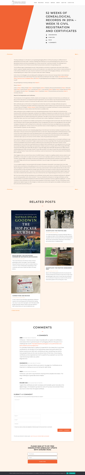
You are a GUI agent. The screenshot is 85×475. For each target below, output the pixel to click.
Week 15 (37, 82)
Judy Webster (61, 76)
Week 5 (18, 89)
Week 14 (66, 91)
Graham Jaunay (31, 107)
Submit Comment (64, 430)
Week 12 (37, 91)
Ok (67, 473)
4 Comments (52, 42)
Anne (23, 78)
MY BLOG (47, 2)
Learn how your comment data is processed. (40, 436)
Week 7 (39, 89)
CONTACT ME (71, 2)
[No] (83, 473)
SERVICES (53, 2)
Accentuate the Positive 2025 (56, 230)
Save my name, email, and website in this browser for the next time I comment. (33, 427)
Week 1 (19, 87)
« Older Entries (15, 310)
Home (35, 2)
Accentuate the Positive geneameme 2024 (59, 268)
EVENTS (58, 2)
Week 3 (43, 87)
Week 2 (30, 87)
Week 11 (27, 91)
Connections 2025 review (21, 295)
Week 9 (58, 89)
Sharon (37, 78)
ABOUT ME (63, 2)
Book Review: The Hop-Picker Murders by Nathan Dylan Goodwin (24, 256)
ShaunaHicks (16, 258)
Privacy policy (72, 473)
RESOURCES (41, 2)
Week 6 (29, 89)
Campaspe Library (29, 78)
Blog (50, 40)
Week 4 (64, 87)
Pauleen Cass (24, 382)
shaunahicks (53, 34)
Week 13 (46, 91)
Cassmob (19, 78)
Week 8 (51, 89)
